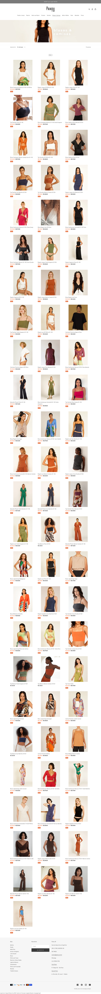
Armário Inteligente (14, 951)
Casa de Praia (55, 971)
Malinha (12, 945)
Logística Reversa (14, 962)
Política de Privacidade (15, 966)
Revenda (12, 969)
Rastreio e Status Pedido (15, 960)
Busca (11, 956)
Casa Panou (54, 964)
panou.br (79, 988)
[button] (50, 55)
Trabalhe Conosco (14, 971)
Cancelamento (13, 964)
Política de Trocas (14, 958)
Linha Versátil (13, 953)
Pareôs (11, 947)
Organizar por (13, 47)
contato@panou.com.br (57, 955)
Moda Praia (12, 949)
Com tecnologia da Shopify (86, 988)
